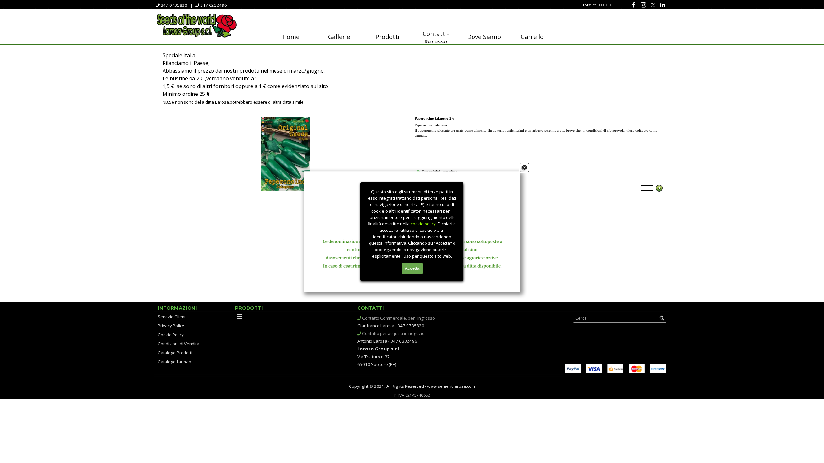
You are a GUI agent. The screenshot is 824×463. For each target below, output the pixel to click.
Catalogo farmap (174, 362)
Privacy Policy (171, 326)
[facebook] (634, 5)
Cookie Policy (171, 335)
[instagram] (643, 5)
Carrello (532, 36)
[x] (653, 5)
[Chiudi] (524, 167)
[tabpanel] (576, 4)
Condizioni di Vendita (178, 344)
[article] (412, 154)
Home (291, 36)
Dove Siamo (484, 36)
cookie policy (423, 224)
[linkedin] (663, 5)
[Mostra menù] (239, 316)
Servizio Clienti (172, 317)
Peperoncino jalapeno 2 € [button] (434, 118)
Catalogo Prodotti (175, 353)
